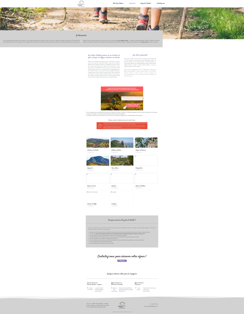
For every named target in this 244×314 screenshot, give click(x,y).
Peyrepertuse (139, 168)
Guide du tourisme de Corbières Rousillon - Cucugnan (94, 283)
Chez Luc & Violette (146, 3)
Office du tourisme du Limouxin (139, 283)
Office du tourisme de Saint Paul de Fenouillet (117, 283)
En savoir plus (90, 152)
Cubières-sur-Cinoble (92, 150)
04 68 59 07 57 (122, 291)
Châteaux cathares (116, 150)
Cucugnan (114, 204)
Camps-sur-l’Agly (92, 204)
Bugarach (90, 168)
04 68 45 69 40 (98, 291)
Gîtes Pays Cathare (118, 3)
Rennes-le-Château (140, 186)
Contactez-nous (161, 3)
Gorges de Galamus (141, 150)
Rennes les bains (91, 186)
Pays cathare (115, 168)
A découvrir (132, 3)
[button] (118, 3)
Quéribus (114, 186)
